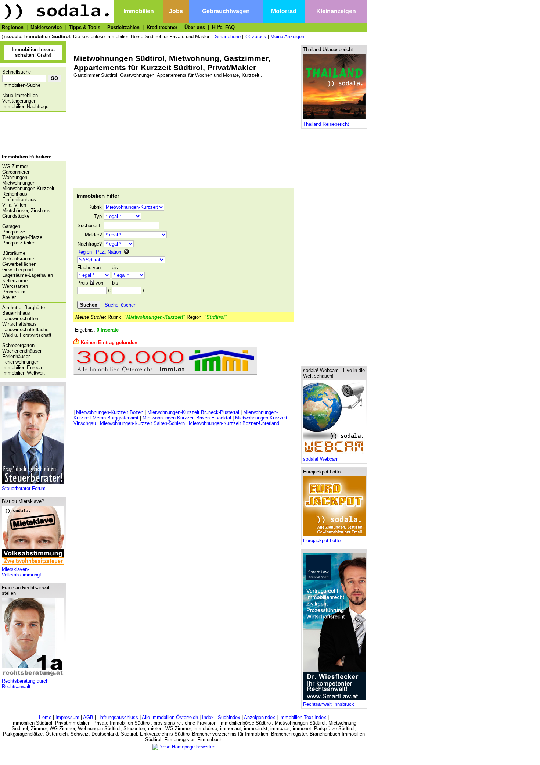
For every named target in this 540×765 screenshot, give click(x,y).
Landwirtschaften (20, 318)
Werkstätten (15, 286)
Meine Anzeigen (287, 36)
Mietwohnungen (18, 183)
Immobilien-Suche (21, 85)
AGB (88, 717)
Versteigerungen (19, 101)
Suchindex (229, 717)
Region (84, 252)
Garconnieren (16, 172)
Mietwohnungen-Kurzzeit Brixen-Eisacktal (187, 418)
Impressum (67, 717)
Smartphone (228, 36)
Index (208, 717)
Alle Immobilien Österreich (170, 717)
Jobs (176, 11)
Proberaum (13, 291)
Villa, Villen (14, 205)
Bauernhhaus (16, 313)
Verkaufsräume (18, 258)
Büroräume (13, 253)
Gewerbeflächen (19, 264)
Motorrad (283, 11)
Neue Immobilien (20, 95)
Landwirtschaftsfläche (25, 329)
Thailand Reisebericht (326, 124)
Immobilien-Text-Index (302, 717)
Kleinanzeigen (336, 11)
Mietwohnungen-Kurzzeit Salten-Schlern (142, 423)
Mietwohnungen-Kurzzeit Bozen (109, 412)
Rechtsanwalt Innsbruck (328, 704)
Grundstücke (15, 216)
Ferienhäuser (16, 356)
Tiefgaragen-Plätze (22, 237)
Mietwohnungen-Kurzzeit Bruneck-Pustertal (193, 412)
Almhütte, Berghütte (23, 307)
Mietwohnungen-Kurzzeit (28, 188)
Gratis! (33, 52)
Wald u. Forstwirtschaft (26, 335)
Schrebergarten (18, 345)
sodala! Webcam (321, 459)
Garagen (11, 226)
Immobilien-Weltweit (23, 373)
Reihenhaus (14, 194)
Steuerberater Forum (24, 488)
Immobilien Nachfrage (25, 106)
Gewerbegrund (17, 269)
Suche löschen (120, 305)
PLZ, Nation (108, 252)
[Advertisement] (31, 133)
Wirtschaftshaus (19, 324)
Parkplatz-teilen (18, 243)
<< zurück (255, 36)
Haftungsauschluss (117, 717)
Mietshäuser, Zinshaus (26, 210)
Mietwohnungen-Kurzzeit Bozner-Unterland (234, 423)
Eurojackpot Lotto (322, 540)
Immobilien (138, 11)
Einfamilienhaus (19, 199)
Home (45, 717)
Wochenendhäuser (22, 351)
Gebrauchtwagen (226, 11)
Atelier (9, 297)
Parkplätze (13, 232)
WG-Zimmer (15, 166)
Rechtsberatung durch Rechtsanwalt (25, 683)
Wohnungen (14, 177)
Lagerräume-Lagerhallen (27, 275)
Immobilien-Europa (22, 367)
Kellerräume (15, 280)
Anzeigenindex (259, 717)
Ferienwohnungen (20, 362)
